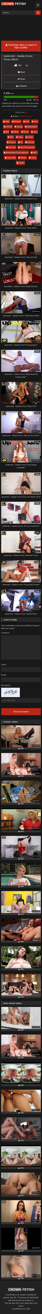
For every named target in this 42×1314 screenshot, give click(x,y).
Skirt (11, 137)
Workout (12, 142)
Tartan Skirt (11, 158)
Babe (7, 121)
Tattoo (20, 137)
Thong (33, 158)
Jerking (19, 127)
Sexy (35, 132)
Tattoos (23, 158)
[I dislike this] (27, 66)
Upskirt (30, 137)
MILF (35, 152)
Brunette (17, 121)
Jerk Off (9, 127)
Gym (36, 121)
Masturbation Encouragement (17, 152)
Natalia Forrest (25, 116)
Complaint (22, 86)
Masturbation (32, 127)
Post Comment (21, 711)
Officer (16, 132)
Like (19, 65)
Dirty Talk (12, 147)
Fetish (14, 4)
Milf (7, 132)
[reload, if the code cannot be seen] (10, 696)
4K (22, 142)
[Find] (38, 12)
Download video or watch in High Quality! (22, 46)
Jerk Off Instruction (28, 147)
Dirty (27, 121)
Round (26, 132)
